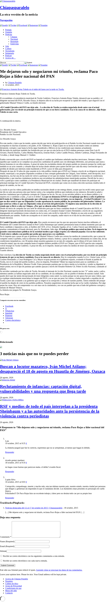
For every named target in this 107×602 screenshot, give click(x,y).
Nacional (14, 39)
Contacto (9, 593)
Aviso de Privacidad (13, 586)
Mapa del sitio (11, 590)
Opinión (8, 32)
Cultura (8, 48)
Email (7, 546)
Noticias (8, 34)
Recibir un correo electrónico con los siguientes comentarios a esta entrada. (34, 556)
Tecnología (9, 51)
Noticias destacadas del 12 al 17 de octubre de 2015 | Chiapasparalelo (33, 508)
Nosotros (9, 581)
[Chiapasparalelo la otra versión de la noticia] (53, 1)
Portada (8, 30)
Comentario (5, 537)
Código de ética (11, 583)
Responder (9, 452)
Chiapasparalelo (14, 7)
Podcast (8, 55)
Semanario (9, 53)
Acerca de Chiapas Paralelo (16, 579)
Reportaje (14, 41)
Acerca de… (10, 58)
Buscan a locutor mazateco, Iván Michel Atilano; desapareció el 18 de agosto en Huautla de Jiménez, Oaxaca (52, 369)
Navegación (6, 20)
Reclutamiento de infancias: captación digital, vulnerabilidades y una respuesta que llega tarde (43, 389)
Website (3, 551)
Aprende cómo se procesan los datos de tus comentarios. (59, 570)
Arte (7, 46)
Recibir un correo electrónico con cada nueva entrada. (25, 561)
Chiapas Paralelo (15, 82)
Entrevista (14, 44)
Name (7, 541)
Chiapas (13, 37)
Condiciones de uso (13, 588)
